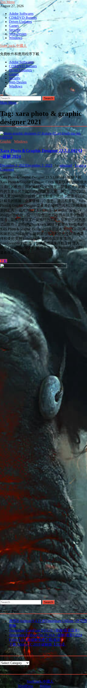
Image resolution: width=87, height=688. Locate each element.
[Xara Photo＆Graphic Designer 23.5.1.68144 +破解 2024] (43, 135)
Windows (15, 38)
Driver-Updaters (20, 22)
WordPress (25, 686)
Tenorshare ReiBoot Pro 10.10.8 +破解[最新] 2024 (45, 635)
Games (14, 26)
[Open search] (2, 95)
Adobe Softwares (21, 13)
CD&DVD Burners (23, 18)
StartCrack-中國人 (13, 46)
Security (15, 30)
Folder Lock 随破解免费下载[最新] (35, 640)
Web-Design (18, 34)
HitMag (45, 686)
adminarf (66, 165)
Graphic (5, 141)
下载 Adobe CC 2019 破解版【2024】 (37, 644)
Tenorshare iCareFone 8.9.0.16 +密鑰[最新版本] (44, 630)
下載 (3, 261)
